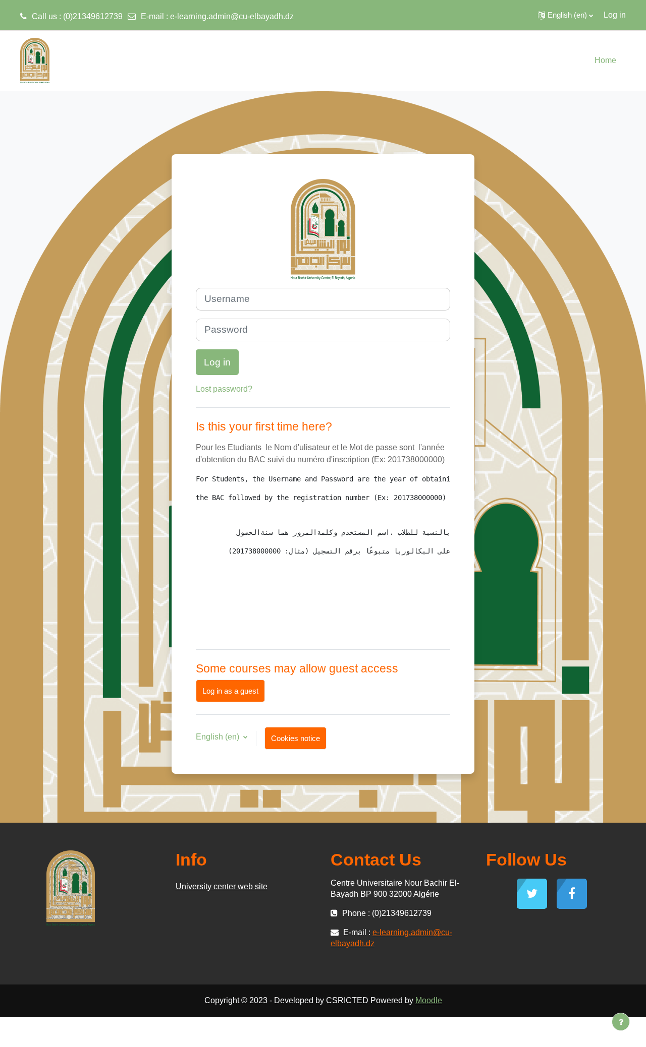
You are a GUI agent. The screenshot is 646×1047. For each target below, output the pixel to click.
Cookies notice (295, 738)
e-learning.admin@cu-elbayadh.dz (232, 16)
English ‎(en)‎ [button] (218, 736)
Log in (615, 15)
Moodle (428, 1000)
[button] (565, 15)
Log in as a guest (230, 691)
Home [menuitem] (605, 60)
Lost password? (224, 389)
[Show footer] (621, 1022)
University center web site (221, 886)
